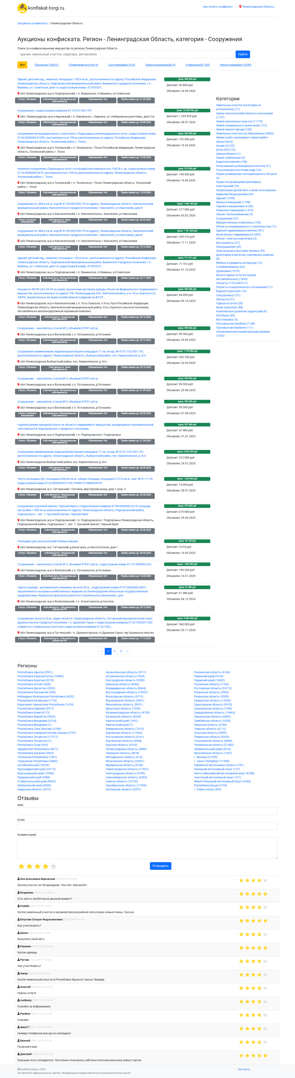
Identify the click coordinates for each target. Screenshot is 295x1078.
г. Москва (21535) (206, 757)
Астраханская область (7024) (125, 676)
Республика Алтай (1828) (34, 684)
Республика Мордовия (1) (34, 725)
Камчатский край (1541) (122, 721)
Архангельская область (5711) (126, 672)
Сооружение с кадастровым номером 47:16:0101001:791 (54, 110)
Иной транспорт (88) (229, 307)
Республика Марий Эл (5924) (36, 716)
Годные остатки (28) (229, 303)
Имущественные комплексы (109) (238, 222)
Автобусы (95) (225, 315)
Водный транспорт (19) (231, 291)
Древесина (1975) (228, 271)
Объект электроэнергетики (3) (236, 238)
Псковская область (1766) (211, 684)
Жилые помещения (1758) (233, 202)
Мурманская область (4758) (124, 765)
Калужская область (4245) (123, 716)
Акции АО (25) (225, 145)
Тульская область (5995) (210, 733)
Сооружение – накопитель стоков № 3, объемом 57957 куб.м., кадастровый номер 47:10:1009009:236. (84, 564)
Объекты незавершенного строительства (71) (246, 226)
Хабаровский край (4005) (34, 785)
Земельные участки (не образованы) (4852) (245, 133)
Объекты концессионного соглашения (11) (244, 287)
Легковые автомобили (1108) (235, 323)
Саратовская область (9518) (213, 704)
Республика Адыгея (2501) (35, 672)
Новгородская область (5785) (125, 773)
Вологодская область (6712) (124, 696)
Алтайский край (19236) (33, 765)
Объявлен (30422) (47, 64)
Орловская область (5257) (123, 789)
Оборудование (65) (228, 247)
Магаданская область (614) (124, 757)
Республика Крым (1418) (210, 785)
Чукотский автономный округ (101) (217, 777)
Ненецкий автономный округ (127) (217, 769)
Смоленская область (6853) (212, 716)
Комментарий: (26, 834)
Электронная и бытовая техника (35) (240, 251)
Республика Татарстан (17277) (37, 737)
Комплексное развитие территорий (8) (241, 311)
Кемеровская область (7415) (125, 729)
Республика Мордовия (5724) (36, 721)
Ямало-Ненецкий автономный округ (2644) (222, 781)
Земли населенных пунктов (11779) (239, 121)
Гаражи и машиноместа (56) (234, 206)
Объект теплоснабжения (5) (234, 214)
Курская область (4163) (121, 745)
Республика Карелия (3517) (35, 708)
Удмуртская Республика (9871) (37, 749)
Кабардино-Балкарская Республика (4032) (45, 696)
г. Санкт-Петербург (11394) (212, 761)
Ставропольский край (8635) (36, 781)
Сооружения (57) (227, 218)
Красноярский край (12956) (35, 773)
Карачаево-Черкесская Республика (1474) (45, 704)
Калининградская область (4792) (128, 712)
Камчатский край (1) (119, 725)
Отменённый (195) (198, 64)
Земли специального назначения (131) (241, 125)
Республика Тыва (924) (32, 745)
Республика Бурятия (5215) (35, 680)
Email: (21, 820)
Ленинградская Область (257, 6)
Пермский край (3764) (208, 676)
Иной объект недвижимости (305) (238, 234)
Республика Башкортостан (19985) (40, 676)
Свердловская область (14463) (214, 712)
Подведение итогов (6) (83, 64)
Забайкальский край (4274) (212, 749)
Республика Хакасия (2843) (35, 753)
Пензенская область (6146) (212, 672)
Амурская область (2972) (34, 789)
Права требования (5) (230, 157)
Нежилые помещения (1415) (234, 210)
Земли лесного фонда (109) (234, 129)
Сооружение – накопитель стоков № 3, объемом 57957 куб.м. (57, 328)
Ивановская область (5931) (124, 704)
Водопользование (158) (231, 161)
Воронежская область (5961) (125, 700)
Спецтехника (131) (228, 295)
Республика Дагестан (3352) (36, 688)
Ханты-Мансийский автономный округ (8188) (224, 773)
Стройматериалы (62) (230, 267)
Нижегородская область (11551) (127, 769)
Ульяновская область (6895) (213, 741)
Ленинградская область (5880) (126, 749)
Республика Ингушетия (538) (36, 692)
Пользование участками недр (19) (238, 170)
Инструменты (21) (228, 243)
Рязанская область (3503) (211, 692)
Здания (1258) (225, 198)
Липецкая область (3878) (122, 753)
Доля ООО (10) (226, 149)
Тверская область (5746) (210, 725)
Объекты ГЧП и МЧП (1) (232, 283)
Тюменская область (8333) (211, 737)
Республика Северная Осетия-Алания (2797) (46, 733)
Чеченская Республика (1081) (37, 757)
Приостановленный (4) (160, 64)
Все (22, 64)
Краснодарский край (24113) (36, 769)
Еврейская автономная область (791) (219, 765)
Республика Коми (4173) (33, 712)
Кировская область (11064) (124, 733)
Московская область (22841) (125, 761)
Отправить (161, 866)
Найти (242, 54)
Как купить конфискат (218, 6)
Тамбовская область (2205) (212, 721)
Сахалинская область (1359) (213, 708)
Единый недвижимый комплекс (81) (240, 230)
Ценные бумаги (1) (228, 153)
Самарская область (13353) (212, 700)
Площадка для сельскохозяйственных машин (47, 541)
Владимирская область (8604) (126, 688)
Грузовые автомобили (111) (234, 327)
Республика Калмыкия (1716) (37, 700)
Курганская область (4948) (124, 741)
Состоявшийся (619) (121, 64)
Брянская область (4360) (122, 684)
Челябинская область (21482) (214, 745)
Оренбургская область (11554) (126, 785)
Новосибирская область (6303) (126, 777)
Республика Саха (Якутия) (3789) (39, 729)
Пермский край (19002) (209, 680)
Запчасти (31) (225, 299)
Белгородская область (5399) (125, 680)
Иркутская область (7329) (123, 708)
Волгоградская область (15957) (127, 692)
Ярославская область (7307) (213, 753)
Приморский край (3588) (33, 777)
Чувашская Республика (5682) (37, 761)
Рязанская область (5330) (211, 696)
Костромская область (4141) (125, 737)
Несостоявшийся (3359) (235, 64)
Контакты (244, 1069)
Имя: (20, 805)
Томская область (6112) (210, 729)
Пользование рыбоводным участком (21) (243, 166)
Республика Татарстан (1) (34, 741)
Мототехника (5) (227, 319)
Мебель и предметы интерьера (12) (239, 263)
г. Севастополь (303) (207, 789)
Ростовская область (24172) (213, 688)
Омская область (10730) (122, 781)
